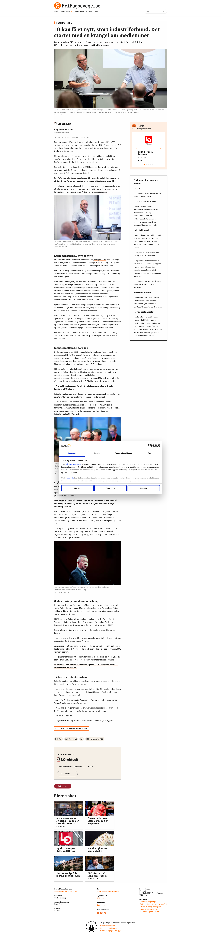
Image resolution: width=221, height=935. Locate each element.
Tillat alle (143, 488)
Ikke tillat (77, 488)
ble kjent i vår (100, 259)
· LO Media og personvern (149, 912)
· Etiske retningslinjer (147, 901)
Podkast (89, 11)
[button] (160, 149)
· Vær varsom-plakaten (108, 928)
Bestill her (101, 905)
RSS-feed (100, 898)
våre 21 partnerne (73, 464)
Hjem (56, 11)
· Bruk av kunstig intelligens (150, 906)
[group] (148, 149)
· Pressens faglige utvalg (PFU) (112, 930)
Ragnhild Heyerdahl (63, 129)
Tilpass (109, 488)
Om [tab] (149, 453)
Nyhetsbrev (79, 11)
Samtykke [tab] (72, 453)
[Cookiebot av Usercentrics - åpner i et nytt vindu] (150, 445)
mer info (70, 478)
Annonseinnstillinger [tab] (123, 453)
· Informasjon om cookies (149, 909)
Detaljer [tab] (97, 453)
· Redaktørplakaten (107, 925)
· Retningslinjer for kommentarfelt (153, 904)
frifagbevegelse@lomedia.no (65, 891)
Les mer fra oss (67, 774)
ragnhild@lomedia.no (61, 132)
